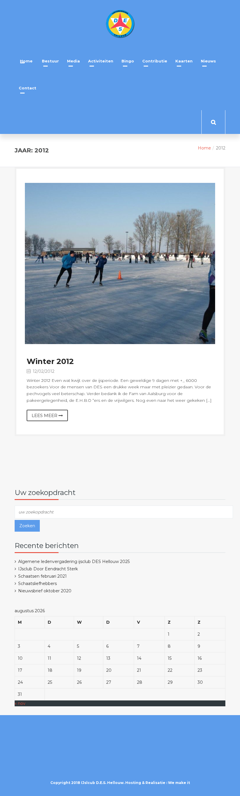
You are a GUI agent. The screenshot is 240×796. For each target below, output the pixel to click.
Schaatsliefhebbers (37, 583)
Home (204, 148)
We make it (179, 782)
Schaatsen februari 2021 (42, 576)
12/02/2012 (43, 371)
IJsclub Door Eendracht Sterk (48, 569)
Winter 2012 (50, 361)
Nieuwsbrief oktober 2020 (44, 590)
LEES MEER (45, 415)
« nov (20, 703)
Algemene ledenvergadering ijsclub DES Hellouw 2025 (74, 561)
